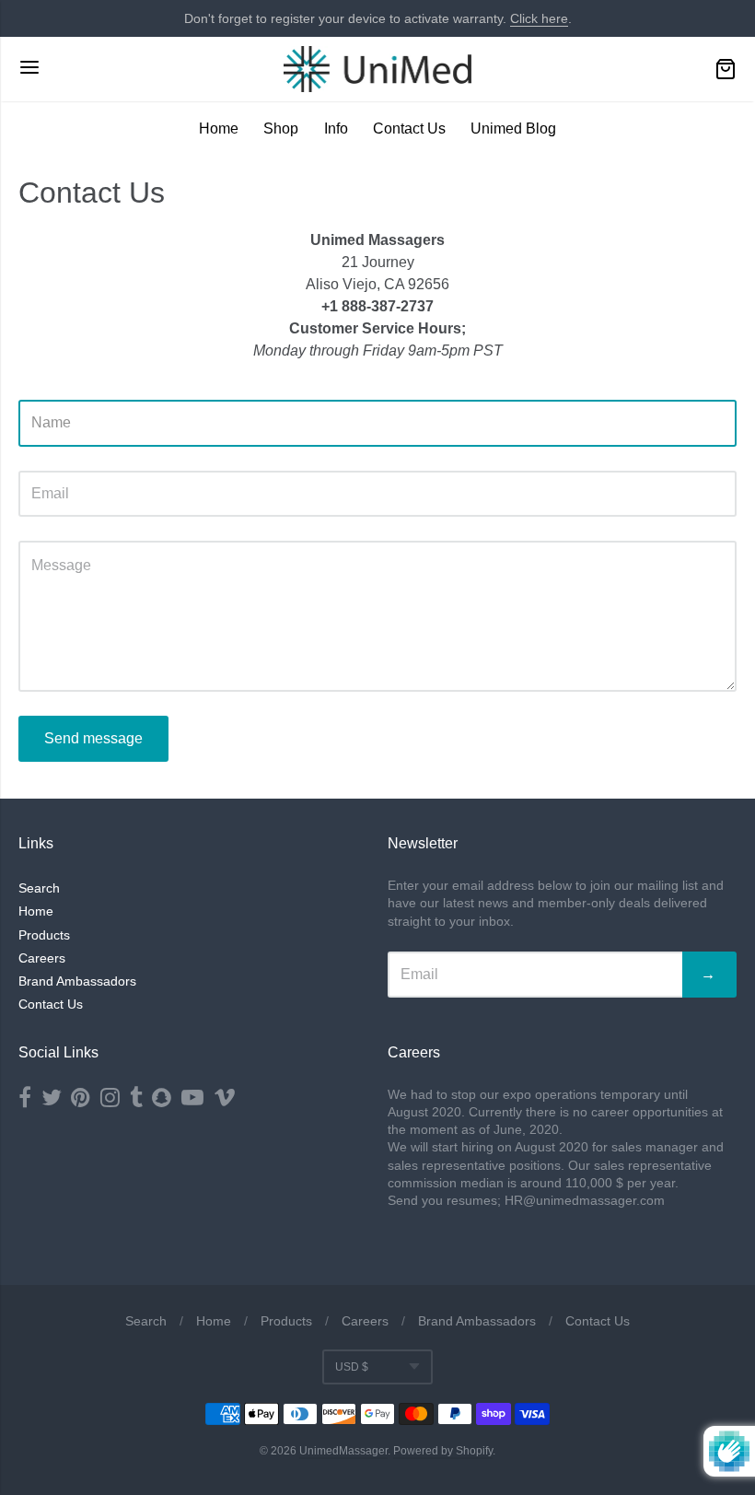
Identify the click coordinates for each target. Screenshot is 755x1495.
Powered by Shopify (443, 1450)
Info (336, 128)
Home (218, 128)
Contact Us (409, 128)
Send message (93, 738)
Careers (41, 958)
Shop (280, 128)
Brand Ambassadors (77, 981)
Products (44, 935)
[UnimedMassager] (378, 69)
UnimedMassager (343, 1450)
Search (39, 888)
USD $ (351, 1367)
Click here (539, 18)
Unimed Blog (513, 128)
